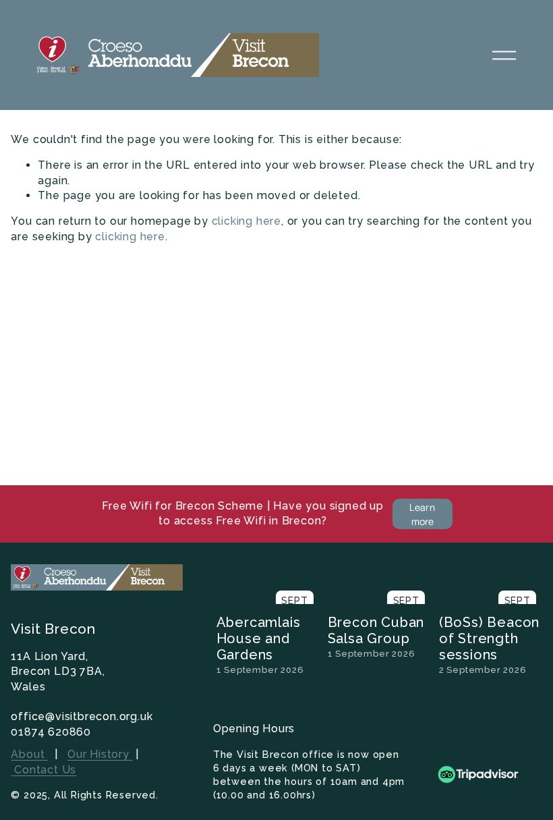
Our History (100, 754)
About (29, 754)
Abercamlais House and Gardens (258, 638)
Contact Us (43, 769)
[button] (519, 568)
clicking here (246, 221)
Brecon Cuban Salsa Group (376, 630)
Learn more (422, 513)
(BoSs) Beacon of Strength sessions (489, 638)
